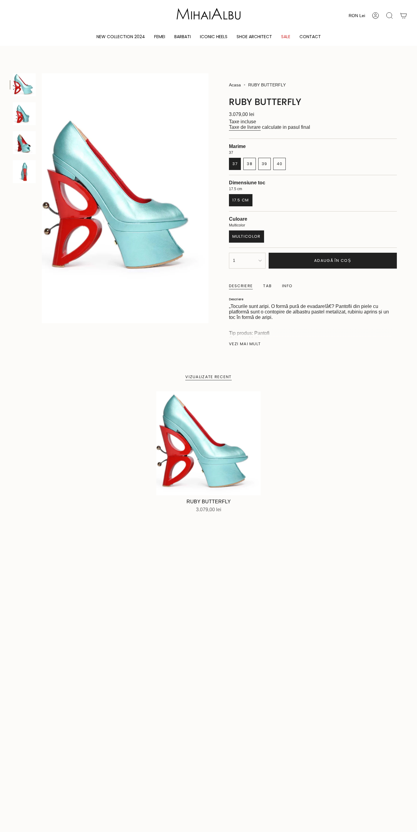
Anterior (42, 198)
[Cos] (404, 15)
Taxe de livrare (245, 127)
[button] (160, 37)
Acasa (235, 84)
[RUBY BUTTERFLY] (208, 443)
